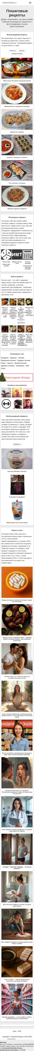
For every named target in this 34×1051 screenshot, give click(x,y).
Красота (10, 363)
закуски (22, 51)
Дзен (15, 1031)
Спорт (3, 368)
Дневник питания (20, 363)
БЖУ (27, 366)
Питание (21, 358)
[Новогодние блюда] (17, 381)
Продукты (17, 444)
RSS (19, 1031)
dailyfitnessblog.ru (9, 3)
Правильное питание (8, 360)
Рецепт (3, 363)
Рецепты (13, 51)
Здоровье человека (8, 366)
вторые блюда (17, 53)
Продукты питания (23, 360)
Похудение (5, 358)
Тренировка (20, 366)
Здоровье (13, 358)
